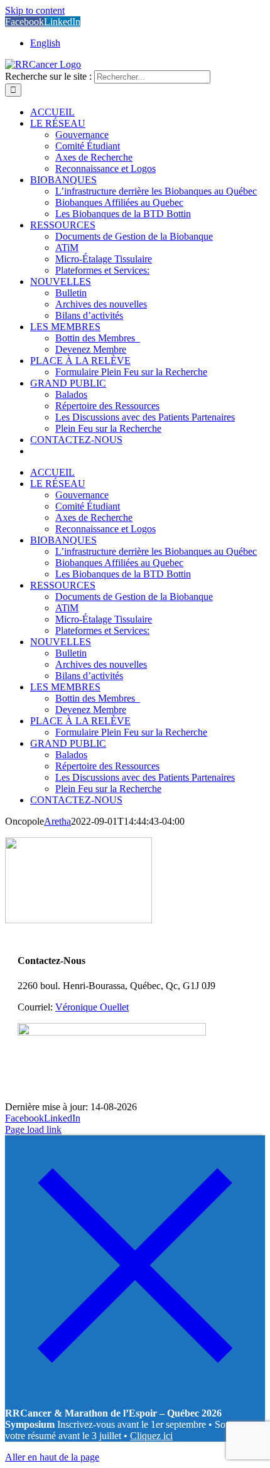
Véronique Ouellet (92, 1007)
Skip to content (35, 10)
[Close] (135, 1391)
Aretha (57, 821)
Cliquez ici (151, 1435)
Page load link (33, 1129)
